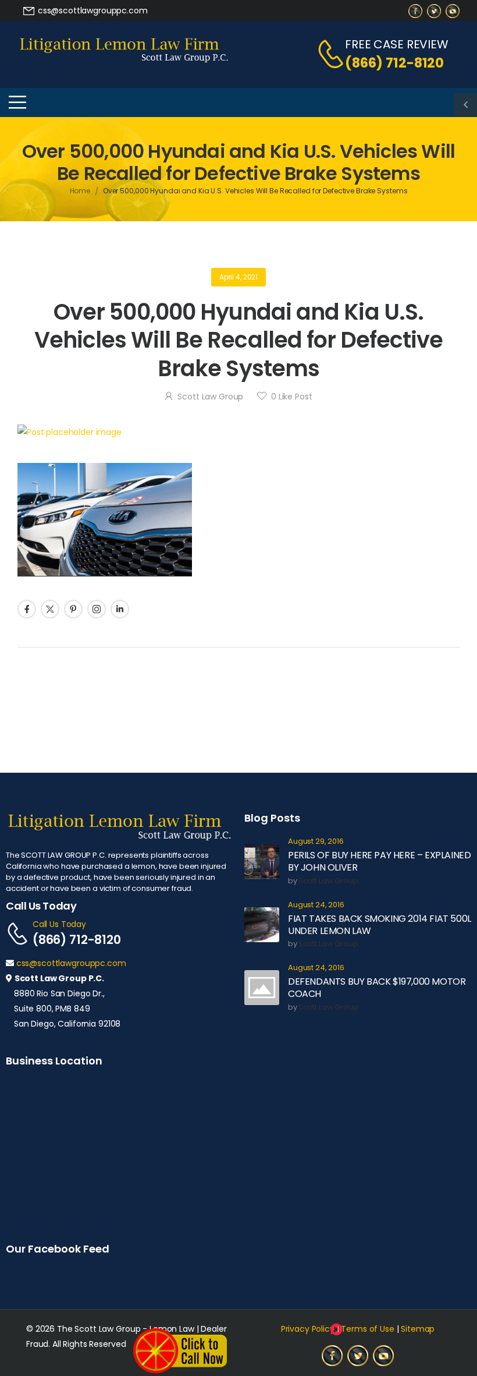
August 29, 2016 (316, 842)
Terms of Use (367, 1329)
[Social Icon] (26, 609)
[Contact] (324, 54)
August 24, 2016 (316, 905)
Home (80, 191)
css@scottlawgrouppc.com (71, 963)
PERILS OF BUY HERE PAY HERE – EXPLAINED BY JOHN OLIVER (379, 861)
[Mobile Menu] (17, 102)
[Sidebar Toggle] (465, 104)
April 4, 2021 (238, 277)
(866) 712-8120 (394, 63)
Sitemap (418, 1329)
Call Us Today (59, 924)
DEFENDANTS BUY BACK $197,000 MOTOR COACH (376, 987)
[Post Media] (238, 432)
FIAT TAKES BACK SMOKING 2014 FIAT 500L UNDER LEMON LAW (379, 925)
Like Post (291, 396)
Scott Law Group (210, 396)
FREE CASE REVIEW (396, 44)
